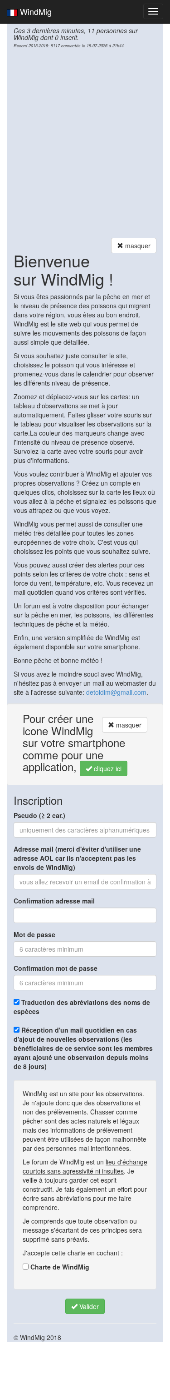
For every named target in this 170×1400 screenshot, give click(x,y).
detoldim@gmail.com (116, 692)
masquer (137, 245)
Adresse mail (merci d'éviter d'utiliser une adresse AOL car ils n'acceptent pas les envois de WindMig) (77, 858)
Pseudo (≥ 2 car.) (39, 815)
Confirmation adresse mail (54, 900)
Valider (88, 1306)
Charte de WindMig (59, 1266)
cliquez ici (106, 768)
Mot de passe (34, 934)
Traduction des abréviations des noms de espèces (82, 1007)
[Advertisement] (85, 143)
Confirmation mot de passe (55, 968)
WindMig (35, 11)
